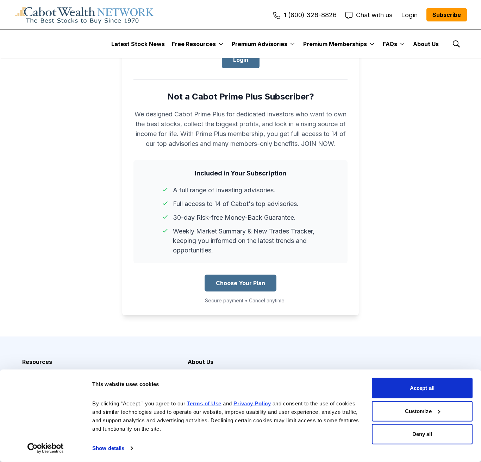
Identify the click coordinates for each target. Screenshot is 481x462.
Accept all (422, 388)
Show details (108, 448)
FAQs (390, 43)
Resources (37, 361)
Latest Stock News (138, 43)
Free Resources (194, 43)
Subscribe (446, 14)
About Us (426, 43)
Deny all (422, 434)
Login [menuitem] (409, 15)
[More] (221, 44)
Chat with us (374, 15)
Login (240, 59)
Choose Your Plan (240, 283)
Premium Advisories (259, 43)
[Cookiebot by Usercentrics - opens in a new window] (45, 448)
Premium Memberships (335, 43)
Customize (418, 411)
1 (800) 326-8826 (310, 15)
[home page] (84, 14)
